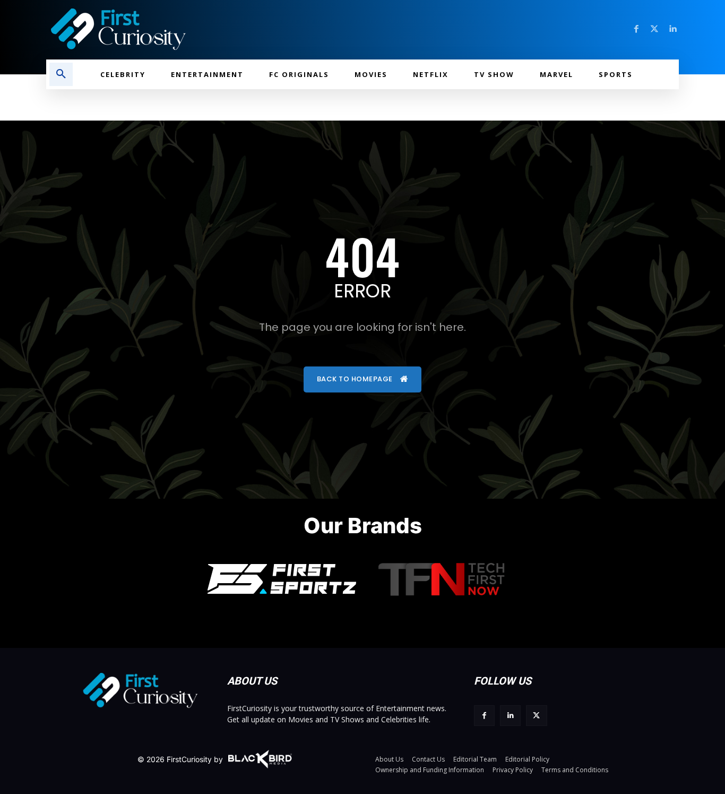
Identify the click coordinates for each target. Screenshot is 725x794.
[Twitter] (654, 29)
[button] (61, 74)
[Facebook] (636, 29)
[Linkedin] (672, 29)
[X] (536, 715)
